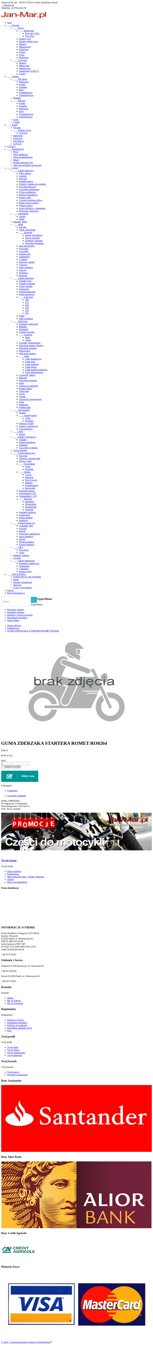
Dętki (21, 219)
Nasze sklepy (13, 620)
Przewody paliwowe (29, 211)
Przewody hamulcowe (29, 534)
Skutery (22, 44)
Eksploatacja (15, 149)
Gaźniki (23, 176)
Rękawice (24, 82)
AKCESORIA (16, 574)
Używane (20, 60)
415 (27, 302)
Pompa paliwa (26, 205)
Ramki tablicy (25, 388)
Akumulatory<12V (28, 496)
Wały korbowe (26, 267)
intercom (17, 585)
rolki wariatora (26, 318)
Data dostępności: (10, 806)
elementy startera (21, 555)
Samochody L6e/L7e (29, 71)
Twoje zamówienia (16, 1052)
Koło (21, 383)
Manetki (23, 378)
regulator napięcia (27, 512)
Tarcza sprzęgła (32, 238)
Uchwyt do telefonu (22, 587)
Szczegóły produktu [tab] (16, 795)
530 (27, 308)
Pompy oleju (25, 197)
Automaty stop (26, 525)
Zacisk (22, 539)
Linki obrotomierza (34, 372)
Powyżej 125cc (32, 33)
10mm (28, 340)
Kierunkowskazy (27, 491)
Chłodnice (24, 569)
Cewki (28, 474)
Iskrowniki (30, 488)
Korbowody (25, 254)
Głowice (23, 265)
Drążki (22, 412)
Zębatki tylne (25, 281)
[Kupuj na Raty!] (76, 776)
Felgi (21, 402)
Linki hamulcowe (33, 359)
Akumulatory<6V (27, 493)
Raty (9, 1030)
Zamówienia (13, 874)
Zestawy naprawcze (28, 426)
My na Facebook (15, 1003)
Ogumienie (20, 213)
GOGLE (23, 133)
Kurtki (22, 84)
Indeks (4, 801)
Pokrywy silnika (27, 262)
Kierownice (24, 351)
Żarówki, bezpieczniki (29, 458)
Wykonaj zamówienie (17, 1075)
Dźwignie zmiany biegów (31, 345)
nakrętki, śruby (20, 221)
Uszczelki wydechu (28, 447)
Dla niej (19, 100)
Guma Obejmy (20, 450)
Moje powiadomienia (17, 882)
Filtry (18, 547)
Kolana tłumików (27, 442)
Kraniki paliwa (26, 181)
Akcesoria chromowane (30, 399)
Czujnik (17, 558)
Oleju (18, 431)
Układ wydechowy (24, 437)
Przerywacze (31, 480)
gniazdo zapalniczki (22, 582)
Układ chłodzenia (24, 560)
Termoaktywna (26, 95)
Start (9, 22)
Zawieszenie (21, 410)
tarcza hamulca (26, 536)
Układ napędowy (23, 278)
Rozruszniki (30, 507)
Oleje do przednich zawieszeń (27, 165)
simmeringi (24, 256)
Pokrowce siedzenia (28, 386)
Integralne (18, 135)
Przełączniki (25, 407)
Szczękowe (18, 141)
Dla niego (20, 79)
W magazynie (7, 803)
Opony (22, 216)
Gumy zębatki (25, 286)
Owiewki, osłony (27, 375)
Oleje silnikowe (20, 154)
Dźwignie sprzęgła (28, 380)
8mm (27, 337)
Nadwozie (20, 321)
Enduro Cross (22, 130)
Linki (24, 356)
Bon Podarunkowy (16, 593)
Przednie (29, 421)
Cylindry (23, 259)
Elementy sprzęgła (33, 240)
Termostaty (24, 566)
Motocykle (26, 30)
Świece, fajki (25, 461)
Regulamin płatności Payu (19, 1028)
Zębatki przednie (27, 283)
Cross (22, 55)
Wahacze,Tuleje (26, 423)
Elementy (23, 445)
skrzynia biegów (27, 246)
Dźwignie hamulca (28, 348)
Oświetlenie (27, 464)
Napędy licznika (27, 332)
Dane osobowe (14, 871)
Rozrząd (23, 275)
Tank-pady (24, 391)
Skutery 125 (25, 39)
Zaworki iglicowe (27, 186)
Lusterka (25, 334)
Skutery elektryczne (28, 41)
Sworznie (23, 248)
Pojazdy (13, 25)
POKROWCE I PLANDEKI (27, 577)
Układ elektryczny (24, 453)
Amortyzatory (28, 415)
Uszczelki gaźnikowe (29, 189)
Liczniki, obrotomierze (29, 343)
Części (12, 168)
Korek (22, 434)
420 (27, 305)
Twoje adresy (13, 1050)
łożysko (22, 227)
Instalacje (23, 520)
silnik (18, 224)
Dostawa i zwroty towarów (20, 615)
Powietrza (24, 550)
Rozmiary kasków (15, 612)
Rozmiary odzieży (15, 609)
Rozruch (25, 499)
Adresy (10, 879)
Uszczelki (23, 251)
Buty (21, 90)
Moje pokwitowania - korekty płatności (25, 876)
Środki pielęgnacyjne (23, 162)
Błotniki (23, 326)
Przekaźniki (30, 504)
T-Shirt (16, 122)
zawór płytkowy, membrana (32, 208)
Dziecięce (23, 49)
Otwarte (17, 127)
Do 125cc (29, 36)
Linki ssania (30, 367)
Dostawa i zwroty (15, 1020)
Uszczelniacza (26, 429)
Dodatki (17, 98)
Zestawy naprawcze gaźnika (32, 184)
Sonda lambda (26, 517)
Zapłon (25, 472)
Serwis (10, 590)
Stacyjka (23, 456)
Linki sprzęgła (32, 364)
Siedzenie (23, 404)
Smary (16, 160)
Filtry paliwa (25, 173)
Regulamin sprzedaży (17, 617)
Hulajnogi (24, 57)
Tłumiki (23, 439)
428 (27, 299)
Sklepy (10, 998)
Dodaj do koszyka (11, 767)
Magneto (29, 477)
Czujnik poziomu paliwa (30, 200)
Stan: (4, 809)
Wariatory (23, 273)
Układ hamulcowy (24, 523)
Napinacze (24, 289)
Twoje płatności (14, 1055)
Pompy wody (25, 571)
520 (27, 310)
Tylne (27, 418)
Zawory (23, 270)
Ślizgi (22, 316)
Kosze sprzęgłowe (33, 235)
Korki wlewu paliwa (29, 203)
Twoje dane (12, 1047)
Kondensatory (31, 485)
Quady (22, 52)
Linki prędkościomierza (36, 369)
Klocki (22, 531)
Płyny (16, 152)
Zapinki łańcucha (27, 291)
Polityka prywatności (17, 1025)
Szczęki (22, 528)
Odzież (13, 76)
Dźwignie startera (27, 353)
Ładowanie (24, 515)
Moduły (29, 482)
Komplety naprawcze (29, 563)
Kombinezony (26, 92)
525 (27, 313)
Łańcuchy (26, 297)
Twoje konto (9, 860)
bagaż (16, 579)
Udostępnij (12, 790)
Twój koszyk (13, 1072)
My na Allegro (14, 1000)
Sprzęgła (25, 232)
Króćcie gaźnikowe (28, 195)
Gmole (22, 396)
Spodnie (23, 87)
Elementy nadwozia (28, 324)
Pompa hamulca (26, 542)
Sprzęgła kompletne (34, 243)
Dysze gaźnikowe (27, 192)
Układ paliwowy (23, 170)
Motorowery (25, 47)
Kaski (12, 125)
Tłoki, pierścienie (27, 230)
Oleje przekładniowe (23, 157)
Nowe (18, 28)
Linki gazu (30, 361)
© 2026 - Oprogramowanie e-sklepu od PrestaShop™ (26, 1342)
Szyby (22, 394)
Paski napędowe (27, 294)
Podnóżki (23, 329)
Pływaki (23, 178)
